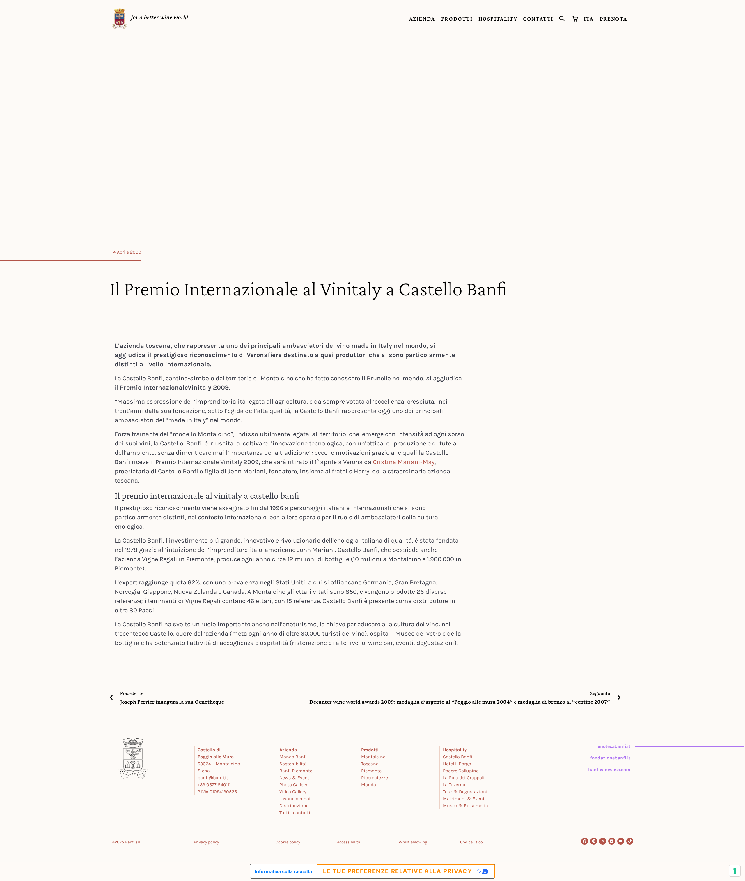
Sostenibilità (293, 763)
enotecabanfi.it (614, 746)
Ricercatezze (374, 777)
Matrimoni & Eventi (464, 798)
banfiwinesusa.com (609, 769)
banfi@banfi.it (213, 777)
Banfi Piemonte (295, 770)
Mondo (368, 784)
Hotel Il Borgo (457, 763)
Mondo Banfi (293, 756)
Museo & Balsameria (465, 805)
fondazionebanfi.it (610, 758)
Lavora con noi (295, 798)
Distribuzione (293, 805)
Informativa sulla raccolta (283, 871)
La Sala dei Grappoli (464, 777)
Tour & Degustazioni (465, 791)
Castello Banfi (457, 756)
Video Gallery (292, 791)
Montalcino (373, 756)
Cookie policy (288, 842)
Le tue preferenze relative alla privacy (397, 871)
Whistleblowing (413, 842)
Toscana (370, 763)
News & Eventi (295, 777)
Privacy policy (206, 842)
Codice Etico (471, 842)
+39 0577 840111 (214, 784)
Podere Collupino (461, 770)
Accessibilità (348, 842)
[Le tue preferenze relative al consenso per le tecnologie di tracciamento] (734, 870)
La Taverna (454, 784)
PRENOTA (613, 18)
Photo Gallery (293, 784)
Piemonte (371, 770)
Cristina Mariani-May (403, 462)
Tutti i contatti (294, 812)
